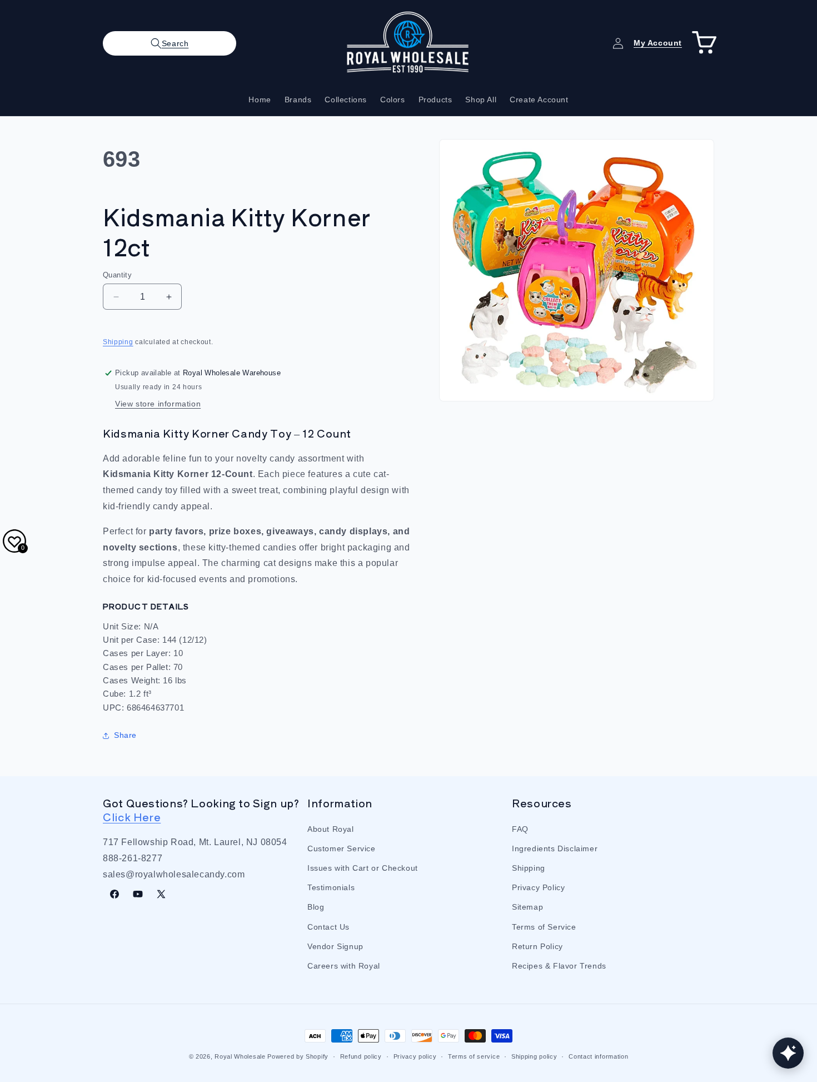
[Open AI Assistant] (788, 1053)
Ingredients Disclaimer (554, 847)
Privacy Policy (538, 887)
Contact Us (328, 926)
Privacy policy (415, 1056)
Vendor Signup (335, 945)
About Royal (330, 828)
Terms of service (474, 1056)
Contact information (598, 1056)
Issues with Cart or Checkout (362, 867)
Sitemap (527, 906)
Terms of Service (544, 926)
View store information (158, 403)
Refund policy (361, 1056)
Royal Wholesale (240, 1056)
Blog (315, 906)
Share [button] (125, 735)
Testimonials (331, 887)
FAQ (520, 828)
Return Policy (537, 945)
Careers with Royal (343, 965)
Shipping (118, 342)
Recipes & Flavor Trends (559, 965)
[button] (169, 43)
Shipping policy (534, 1056)
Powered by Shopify (297, 1056)
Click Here (132, 815)
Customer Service (341, 847)
